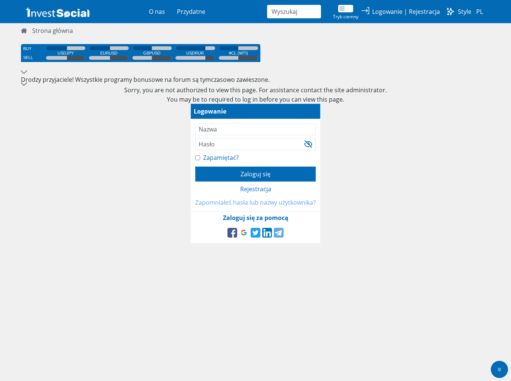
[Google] (244, 233)
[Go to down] (499, 369)
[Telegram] (279, 233)
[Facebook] (232, 233)
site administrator (359, 90)
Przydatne (191, 11)
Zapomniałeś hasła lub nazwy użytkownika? (255, 202)
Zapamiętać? (221, 158)
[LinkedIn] (267, 233)
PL (479, 11)
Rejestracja (255, 189)
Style (464, 11)
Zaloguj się (255, 174)
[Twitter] (255, 233)
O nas (157, 11)
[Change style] (450, 11)
